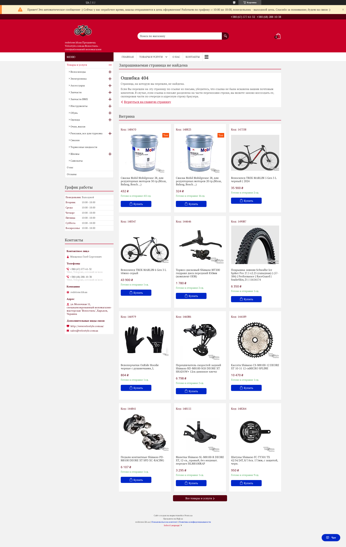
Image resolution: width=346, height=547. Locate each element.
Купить (138, 204)
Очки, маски (77, 126)
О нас (176, 56)
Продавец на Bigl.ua (173, 518)
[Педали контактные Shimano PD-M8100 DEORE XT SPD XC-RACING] (145, 432)
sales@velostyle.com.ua (84, 330)
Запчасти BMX (79, 99)
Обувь (74, 112)
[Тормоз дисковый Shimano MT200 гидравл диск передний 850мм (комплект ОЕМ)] (200, 245)
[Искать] (225, 34)
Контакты (193, 56)
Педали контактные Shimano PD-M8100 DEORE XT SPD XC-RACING (142, 458)
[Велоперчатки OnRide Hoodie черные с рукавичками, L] (145, 340)
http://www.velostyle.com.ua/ (87, 326)
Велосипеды (78, 71)
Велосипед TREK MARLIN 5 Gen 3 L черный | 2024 (254, 179)
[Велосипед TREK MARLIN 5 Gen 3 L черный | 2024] (255, 153)
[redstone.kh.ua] (83, 29)
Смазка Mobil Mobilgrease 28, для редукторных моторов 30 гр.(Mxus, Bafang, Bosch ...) (143, 181)
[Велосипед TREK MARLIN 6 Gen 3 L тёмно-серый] (145, 245)
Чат (333, 537)
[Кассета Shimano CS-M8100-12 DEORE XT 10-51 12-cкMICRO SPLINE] (255, 340)
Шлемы (74, 154)
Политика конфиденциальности (195, 522)
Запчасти (76, 92)
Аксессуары (77, 85)
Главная (128, 56)
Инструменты (79, 106)
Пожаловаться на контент (164, 522)
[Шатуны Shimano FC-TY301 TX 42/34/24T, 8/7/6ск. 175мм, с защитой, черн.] (255, 432)
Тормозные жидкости (83, 147)
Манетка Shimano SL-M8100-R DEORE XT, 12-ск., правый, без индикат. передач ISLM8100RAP (200, 460)
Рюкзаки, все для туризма (86, 133)
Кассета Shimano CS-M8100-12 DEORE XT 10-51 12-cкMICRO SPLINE (255, 366)
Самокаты (76, 160)
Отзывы (72, 174)
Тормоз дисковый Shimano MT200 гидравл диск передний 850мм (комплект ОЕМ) (198, 273)
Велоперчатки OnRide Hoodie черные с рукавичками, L (140, 366)
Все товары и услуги (198, 498)
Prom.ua (188, 515)
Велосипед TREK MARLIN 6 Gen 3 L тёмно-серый (143, 271)
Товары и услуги (151, 56)
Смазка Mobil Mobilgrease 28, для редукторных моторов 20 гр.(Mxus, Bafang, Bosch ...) (198, 181)
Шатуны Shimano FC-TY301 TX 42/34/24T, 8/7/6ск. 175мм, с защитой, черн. (254, 460)
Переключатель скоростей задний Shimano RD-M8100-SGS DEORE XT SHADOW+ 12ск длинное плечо (198, 368)
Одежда (75, 119)
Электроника (78, 78)
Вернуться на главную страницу (147, 102)
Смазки (75, 140)
